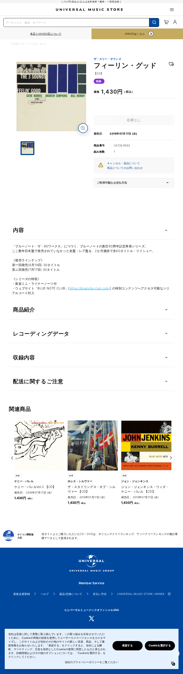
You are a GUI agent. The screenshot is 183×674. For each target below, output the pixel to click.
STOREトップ (17, 44)
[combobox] (81, 22)
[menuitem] (51, 171)
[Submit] (154, 22)
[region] (46, 34)
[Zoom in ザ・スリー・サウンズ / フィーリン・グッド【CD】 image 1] (83, 128)
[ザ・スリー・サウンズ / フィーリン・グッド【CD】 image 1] (51, 96)
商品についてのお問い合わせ (125, 168)
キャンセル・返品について (123, 163)
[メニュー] (172, 9)
